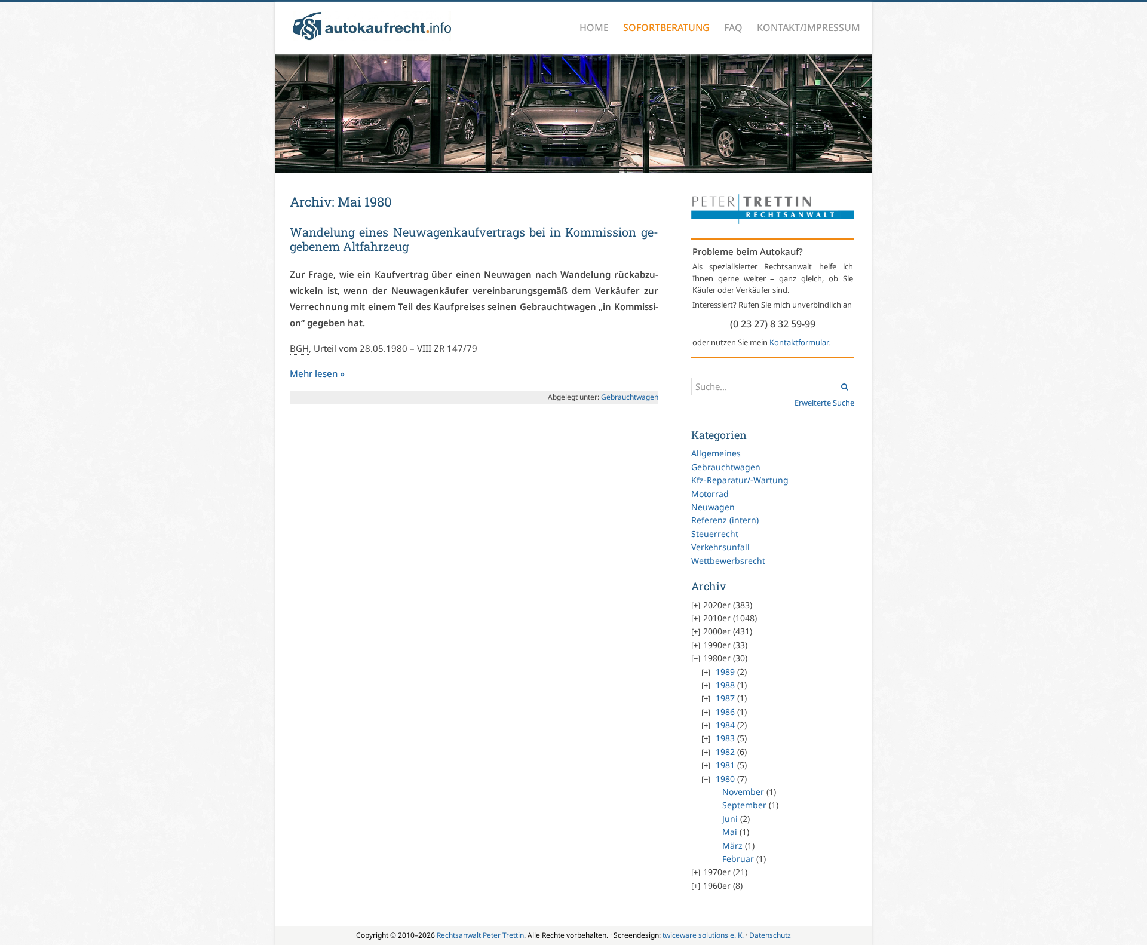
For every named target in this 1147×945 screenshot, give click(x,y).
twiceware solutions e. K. (703, 935)
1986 (725, 711)
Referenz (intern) (725, 520)
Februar (738, 858)
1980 (725, 778)
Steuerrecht (714, 533)
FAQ (733, 27)
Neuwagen (713, 507)
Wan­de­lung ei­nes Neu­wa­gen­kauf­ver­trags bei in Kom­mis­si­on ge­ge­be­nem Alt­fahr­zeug (474, 239)
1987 (725, 698)
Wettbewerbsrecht (728, 560)
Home (594, 27)
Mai (729, 831)
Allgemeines (716, 453)
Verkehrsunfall (720, 547)
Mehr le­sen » (317, 373)
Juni (730, 818)
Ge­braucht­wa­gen (629, 397)
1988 (725, 685)
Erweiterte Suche (824, 402)
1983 (725, 738)
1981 (725, 765)
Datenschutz (770, 935)
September (744, 805)
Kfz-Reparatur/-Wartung (740, 480)
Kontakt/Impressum (808, 27)
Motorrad (710, 493)
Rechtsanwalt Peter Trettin (480, 935)
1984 (725, 725)
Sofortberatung (666, 27)
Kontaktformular (798, 342)
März (732, 845)
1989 (725, 671)
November (743, 791)
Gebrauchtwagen (725, 467)
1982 (725, 751)
